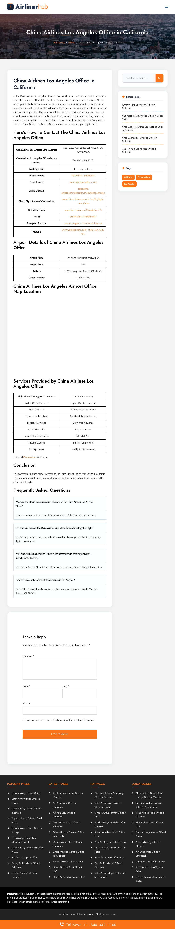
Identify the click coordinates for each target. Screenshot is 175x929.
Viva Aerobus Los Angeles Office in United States (142, 117)
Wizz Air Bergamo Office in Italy (110, 842)
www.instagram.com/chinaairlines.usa (83, 223)
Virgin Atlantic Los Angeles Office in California (139, 139)
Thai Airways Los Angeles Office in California (139, 150)
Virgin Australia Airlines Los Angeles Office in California (142, 128)
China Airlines (29, 457)
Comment (28, 656)
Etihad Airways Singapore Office (69, 877)
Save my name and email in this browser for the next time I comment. (60, 720)
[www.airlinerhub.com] (27, 6)
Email (65, 686)
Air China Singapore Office (24, 857)
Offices (71, 42)
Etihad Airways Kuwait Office (25, 793)
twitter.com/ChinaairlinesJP (83, 216)
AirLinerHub (59, 42)
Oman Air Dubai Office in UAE (150, 861)
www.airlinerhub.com (81, 914)
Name (26, 686)
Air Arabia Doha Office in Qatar (68, 861)
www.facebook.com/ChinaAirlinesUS (83, 210)
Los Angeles (129, 184)
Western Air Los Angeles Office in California (138, 106)
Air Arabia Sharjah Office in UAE (110, 857)
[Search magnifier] (159, 78)
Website (26, 703)
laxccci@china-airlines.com (83, 182)
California (128, 177)
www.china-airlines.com (83, 175)
